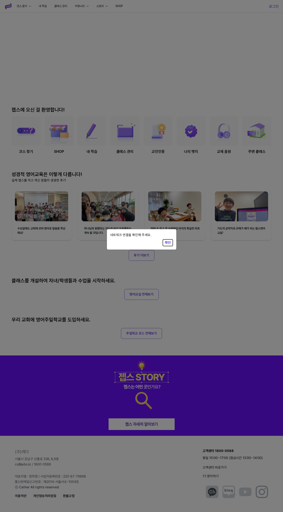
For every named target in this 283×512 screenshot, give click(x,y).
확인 (168, 243)
